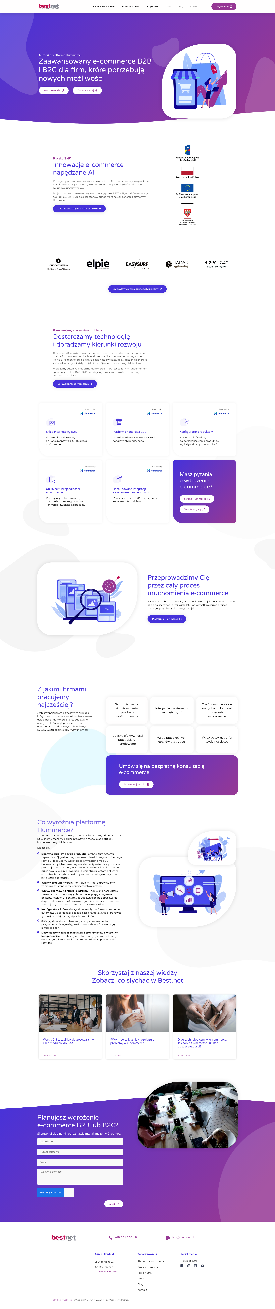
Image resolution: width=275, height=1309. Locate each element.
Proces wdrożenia (130, 6)
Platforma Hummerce (103, 6)
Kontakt (194, 6)
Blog (181, 6)
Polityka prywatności (62, 1300)
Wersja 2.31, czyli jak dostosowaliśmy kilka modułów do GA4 (68, 1041)
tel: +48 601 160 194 (106, 1271)
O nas (168, 6)
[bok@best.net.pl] (168, 1238)
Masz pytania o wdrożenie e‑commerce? (196, 480)
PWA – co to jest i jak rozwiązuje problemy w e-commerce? (132, 1041)
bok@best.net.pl (183, 1237)
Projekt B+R (153, 6)
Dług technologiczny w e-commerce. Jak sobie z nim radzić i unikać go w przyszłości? (202, 1043)
